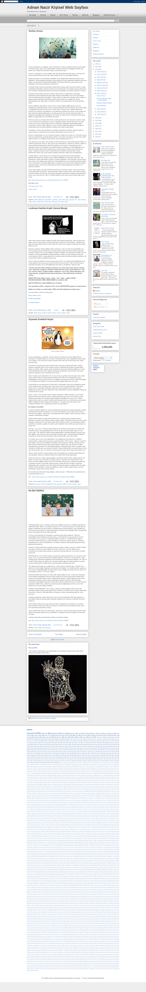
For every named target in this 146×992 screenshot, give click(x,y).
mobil (80, 759)
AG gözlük (33, 793)
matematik (39, 780)
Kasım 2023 (101, 74)
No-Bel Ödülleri (36, 490)
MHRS (96, 811)
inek (70, 757)
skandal (87, 784)
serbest (64, 313)
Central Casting (59, 798)
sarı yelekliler (52, 923)
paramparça (62, 914)
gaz (37, 775)
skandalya (32, 928)
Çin (34, 762)
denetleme (96, 851)
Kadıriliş (66, 807)
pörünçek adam (81, 918)
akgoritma (61, 768)
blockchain (83, 845)
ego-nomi (98, 858)
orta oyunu (64, 912)
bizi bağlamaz (76, 845)
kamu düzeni (39, 885)
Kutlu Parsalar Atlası (107, 202)
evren (36, 863)
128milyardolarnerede (101, 789)
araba (112, 753)
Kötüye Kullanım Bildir (96, 367)
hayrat (102, 874)
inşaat (84, 740)
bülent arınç (86, 847)
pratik (43, 918)
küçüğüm (97, 896)
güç (35, 757)
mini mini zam (70, 905)
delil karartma (82, 851)
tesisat (65, 939)
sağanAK (115, 923)
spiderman (45, 930)
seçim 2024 (108, 925)
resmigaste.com (68, 919)
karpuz (29, 887)
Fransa (51, 764)
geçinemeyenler (35, 869)
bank (53, 769)
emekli (28, 744)
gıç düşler (114, 871)
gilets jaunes (79, 869)
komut (58, 891)
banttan (47, 840)
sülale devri (81, 932)
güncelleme (71, 775)
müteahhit (96, 740)
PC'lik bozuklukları (95, 816)
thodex (108, 939)
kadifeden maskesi (38, 883)
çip (114, 751)
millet (47, 905)
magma (34, 900)
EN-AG (111, 800)
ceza (29, 771)
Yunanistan (109, 827)
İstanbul (45, 762)
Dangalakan (55, 800)
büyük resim (77, 742)
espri (103, 862)
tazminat (59, 936)
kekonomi (83, 887)
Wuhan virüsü (53, 827)
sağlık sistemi (30, 925)
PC (76, 199)
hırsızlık (99, 876)
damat (48, 771)
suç (41, 932)
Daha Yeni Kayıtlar (35, 634)
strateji (83, 930)
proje (63, 918)
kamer (96, 883)
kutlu (77, 894)
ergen (73, 773)
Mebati (80, 813)
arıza (110, 768)
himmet (54, 876)
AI (74, 762)
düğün (38, 773)
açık (50, 838)
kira (67, 778)
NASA (85, 753)
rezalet (103, 919)
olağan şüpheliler (105, 910)
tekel (29, 938)
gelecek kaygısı (81, 867)
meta (92, 903)
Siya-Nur (116, 820)
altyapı (75, 768)
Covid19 (29, 764)
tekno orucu (48, 201)
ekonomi (44, 733)
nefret (113, 909)
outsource (89, 912)
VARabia (62, 825)
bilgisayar (41, 199)
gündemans (67, 871)
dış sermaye (68, 858)
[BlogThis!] (72, 197)
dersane (71, 771)
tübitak (61, 943)
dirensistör (72, 854)
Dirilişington (87, 800)
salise (94, 921)
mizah (103, 905)
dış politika (114, 742)
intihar (75, 757)
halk (78, 872)
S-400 (92, 818)
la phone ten (55, 898)
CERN (28, 798)
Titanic (84, 824)
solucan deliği (78, 928)
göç (30, 749)
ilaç (74, 878)
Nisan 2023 (100, 93)
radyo (94, 918)
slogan (38, 928)
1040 (68, 789)
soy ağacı (34, 930)
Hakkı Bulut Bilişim (57, 806)
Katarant (29, 809)
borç (59, 740)
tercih (97, 760)
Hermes (98, 806)
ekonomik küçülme (51, 860)
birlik (70, 845)
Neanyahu (82, 815)
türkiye (80, 786)
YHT (70, 827)
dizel (103, 854)
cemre (91, 849)
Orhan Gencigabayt (65, 816)
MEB (73, 753)
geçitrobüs (56, 869)
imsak (112, 878)
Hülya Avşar (104, 806)
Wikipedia (29, 827)
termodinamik (51, 939)
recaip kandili (35, 919)
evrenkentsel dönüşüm (51, 863)
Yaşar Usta (75, 827)
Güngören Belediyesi (109, 804)
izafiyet (80, 881)
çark (111, 787)
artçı (89, 834)
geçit (50, 869)
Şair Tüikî (104, 270)
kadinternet (47, 883)
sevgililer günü (100, 925)
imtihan (65, 777)
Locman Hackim (34, 302)
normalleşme (102, 780)
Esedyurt (61, 802)
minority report (87, 905)
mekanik (60, 903)
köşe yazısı (78, 896)
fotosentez (115, 865)
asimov (35, 836)
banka (46, 740)
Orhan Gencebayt (54, 816)
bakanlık (101, 838)
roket (95, 782)
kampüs (28, 885)
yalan (66, 201)
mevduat (111, 903)
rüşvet (43, 921)
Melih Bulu (103, 813)
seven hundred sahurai (89, 925)
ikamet (48, 878)
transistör (58, 786)
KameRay (72, 807)
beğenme (62, 843)
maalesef (112, 898)
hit (62, 876)
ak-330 (110, 831)
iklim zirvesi (68, 878)
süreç (28, 934)
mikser (42, 905)
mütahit (68, 909)
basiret (82, 840)
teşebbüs (81, 939)
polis (114, 916)
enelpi (46, 862)
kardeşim (107, 885)
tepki (34, 939)
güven (86, 871)
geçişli (61, 869)
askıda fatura (52, 836)
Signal (95, 820)
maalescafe (105, 898)
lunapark (99, 898)
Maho (110, 811)
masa (33, 780)
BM (98, 795)
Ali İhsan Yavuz (110, 793)
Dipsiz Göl (80, 800)
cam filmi (57, 849)
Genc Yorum (64, 15)
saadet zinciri (49, 921)
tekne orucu (40, 201)
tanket (92, 934)
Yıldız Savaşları (35, 829)
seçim (70, 484)
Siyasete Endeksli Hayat (41, 319)
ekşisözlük (50, 773)
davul (59, 755)
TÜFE (102, 766)
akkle (38, 833)
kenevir (28, 889)
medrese (45, 903)
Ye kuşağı (82, 827)
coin (46, 851)
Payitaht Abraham (47, 818)
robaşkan (115, 919)
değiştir (34, 854)
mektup (54, 780)
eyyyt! (59, 863)
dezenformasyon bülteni (94, 853)
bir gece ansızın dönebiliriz (41, 845)
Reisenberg (58, 766)
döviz (66, 737)
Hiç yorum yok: (58, 197)
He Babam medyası (82, 806)
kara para (94, 885)
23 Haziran (60, 791)
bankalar (42, 840)
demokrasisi (90, 851)
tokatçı (36, 941)
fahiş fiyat (86, 863)
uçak (35, 740)
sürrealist (33, 934)
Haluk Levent (67, 806)
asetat (108, 834)
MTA (100, 811)
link (75, 898)
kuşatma (48, 896)
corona (54, 755)
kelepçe (98, 887)
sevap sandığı (63, 784)
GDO (48, 804)
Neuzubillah (102, 815)
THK (79, 766)
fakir (91, 863)
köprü (28, 759)
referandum (114, 759)
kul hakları (86, 892)
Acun (73, 793)
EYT (116, 800)
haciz (43, 872)
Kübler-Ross (98, 809)
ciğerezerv (36, 851)
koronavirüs (112, 891)
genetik (41, 775)
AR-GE (78, 762)
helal (36, 876)
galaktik (52, 867)
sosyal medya (82, 199)
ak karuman (104, 831)
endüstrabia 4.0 (39, 862)
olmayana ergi (114, 910)
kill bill (44, 889)
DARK (45, 753)
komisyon (35, 891)
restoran (86, 782)
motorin (34, 907)
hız (44, 777)
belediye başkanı (53, 842)
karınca (41, 887)
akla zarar (43, 833)
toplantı (41, 941)
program (57, 782)
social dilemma (55, 928)
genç (46, 775)
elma (91, 860)
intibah (76, 880)
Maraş (36, 813)
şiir (58, 746)
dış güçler (49, 739)
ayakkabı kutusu (105, 836)
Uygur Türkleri (46, 825)
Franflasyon (29, 804)
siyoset (116, 927)
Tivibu (94, 824)
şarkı (50, 762)
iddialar (116, 876)
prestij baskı (57, 918)
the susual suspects (89, 939)
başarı (100, 840)
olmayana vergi (30, 912)
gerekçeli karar (114, 867)
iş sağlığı (91, 881)
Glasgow (58, 804)
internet (78, 740)
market (91, 737)
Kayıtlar (98, 304)
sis (87, 927)
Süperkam (100, 822)
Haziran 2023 (101, 88)
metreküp (105, 903)
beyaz (32, 843)
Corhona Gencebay (80, 798)
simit (54, 760)
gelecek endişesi (72, 867)
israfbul (32, 881)
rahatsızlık (109, 918)
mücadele (115, 907)
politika (38, 782)
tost (66, 941)
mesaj (59, 313)
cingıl (116, 849)
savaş (67, 923)
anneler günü (64, 834)
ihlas (39, 878)
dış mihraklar (60, 858)
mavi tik (61, 901)
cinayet (112, 849)
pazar (35, 751)
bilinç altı (88, 843)
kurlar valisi (50, 894)
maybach (67, 901)
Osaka (87, 816)
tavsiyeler (38, 936)
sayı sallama (82, 923)
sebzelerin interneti (43, 925)
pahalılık (84, 744)
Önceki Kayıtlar (81, 634)
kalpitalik (85, 883)
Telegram (66, 824)
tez (108, 760)
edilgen (81, 858)
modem (108, 905)
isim (82, 777)
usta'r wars (103, 943)
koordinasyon (90, 891)
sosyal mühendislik (95, 784)
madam (117, 898)
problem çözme (49, 782)
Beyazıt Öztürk (45, 796)
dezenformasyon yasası (88, 771)
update (94, 786)
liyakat (34, 739)
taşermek (74, 936)
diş (106, 854)
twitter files (55, 943)
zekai (89, 787)
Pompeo (65, 818)
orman (58, 912)
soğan (78, 751)
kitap (61, 889)
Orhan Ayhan (35, 816)
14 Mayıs (110, 789)
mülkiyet (40, 909)
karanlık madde (32, 778)
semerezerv (58, 925)
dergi (116, 851)
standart (63, 930)
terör (28, 742)
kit (57, 889)
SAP (96, 818)
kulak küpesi (93, 892)
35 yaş (71, 791)
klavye (87, 889)
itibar (99, 777)
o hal (76, 910)
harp (28, 874)
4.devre (82, 791)
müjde (78, 744)
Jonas (29, 807)
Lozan (102, 764)
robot (90, 782)
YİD (29, 829)
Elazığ (32, 802)
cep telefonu (48, 199)
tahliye (87, 934)
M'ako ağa (90, 811)
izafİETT (85, 881)
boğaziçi (96, 769)
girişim (55, 775)
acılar (85, 829)
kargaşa (113, 885)
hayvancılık (108, 874)
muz (101, 907)
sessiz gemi (79, 925)
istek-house (44, 881)
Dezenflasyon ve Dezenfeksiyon (106, 256)
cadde (40, 849)
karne (118, 885)
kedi (69, 749)
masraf (56, 759)
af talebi (61, 831)
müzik (80, 909)
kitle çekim (66, 889)
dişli (117, 854)
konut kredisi (83, 891)
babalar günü (90, 838)
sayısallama (34, 784)
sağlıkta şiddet (47, 784)
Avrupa (87, 762)
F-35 (47, 764)
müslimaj (55, 909)
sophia (85, 928)
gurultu (112, 869)
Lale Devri (56, 811)
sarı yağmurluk (43, 923)
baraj (57, 840)
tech (88, 936)
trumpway (102, 941)
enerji (68, 773)
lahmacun (62, 898)
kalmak (75, 883)
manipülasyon (106, 900)
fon (110, 865)
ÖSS (103, 787)
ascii (114, 768)
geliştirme (88, 867)
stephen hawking (106, 784)
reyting (94, 919)
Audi (74, 795)
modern (28, 907)
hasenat (45, 874)
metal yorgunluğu (71, 780)
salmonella (99, 921)
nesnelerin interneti (37, 910)
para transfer (42, 914)
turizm (28, 943)
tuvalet (38, 943)
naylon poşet (107, 909)
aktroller (59, 833)
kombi (116, 889)
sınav (101, 744)
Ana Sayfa (32, 15)
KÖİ (94, 764)
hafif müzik (58, 872)
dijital (44, 854)
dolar (93, 733)
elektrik (64, 740)
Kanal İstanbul (83, 764)
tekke (44, 938)
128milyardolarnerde (89, 789)
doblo (28, 856)
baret (61, 840)
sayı (77, 923)
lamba (67, 898)
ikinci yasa (62, 878)
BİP (117, 762)
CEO (111, 796)
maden (34, 759)
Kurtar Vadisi (83, 809)
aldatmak (90, 833)
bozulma (41, 847)
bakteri (112, 838)
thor (113, 939)
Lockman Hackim (51, 313)
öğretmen (40, 789)
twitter (99, 751)
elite (87, 860)
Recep (52, 766)
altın (80, 768)
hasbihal (39, 874)
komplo (71, 778)
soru (89, 928)
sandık (56, 751)
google (117, 748)
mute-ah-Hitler (90, 907)
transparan (87, 941)
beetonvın (117, 840)
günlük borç (75, 871)
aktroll (36, 199)
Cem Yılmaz (51, 798)
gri (108, 869)
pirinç (64, 916)
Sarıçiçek (58, 820)
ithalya (71, 881)
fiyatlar (101, 865)
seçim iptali (115, 925)
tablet (30, 201)
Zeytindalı (43, 829)
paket (115, 749)
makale (52, 900)
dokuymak (39, 856)
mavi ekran (54, 901)
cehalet (86, 849)
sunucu (112, 930)
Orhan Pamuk (75, 816)
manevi (74, 900)
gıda (91, 871)
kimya (54, 889)
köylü (72, 896)
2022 (97, 118)
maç (44, 780)
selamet (52, 925)
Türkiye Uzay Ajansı (109, 766)
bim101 (99, 843)
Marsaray (52, 813)
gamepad (58, 867)
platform (73, 916)
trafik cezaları (76, 941)
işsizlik (51, 749)
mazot (78, 901)
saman (105, 782)
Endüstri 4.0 (43, 802)
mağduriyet (93, 901)
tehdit (102, 936)
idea (28, 878)
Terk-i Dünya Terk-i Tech (36, 186)
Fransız (43, 804)
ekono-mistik (115, 858)
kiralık (103, 757)
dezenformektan (106, 853)
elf (83, 860)
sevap (56, 784)
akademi (85, 739)
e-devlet (44, 773)
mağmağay (29, 903)
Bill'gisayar (68, 796)
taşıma (79, 936)
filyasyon (96, 865)
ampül (34, 834)
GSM (53, 804)
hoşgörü (78, 876)
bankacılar (35, 840)
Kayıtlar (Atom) (60, 639)
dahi (56, 851)
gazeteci (64, 867)
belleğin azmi (92, 842)
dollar (52, 856)
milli (78, 780)
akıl (72, 768)
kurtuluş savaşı (64, 894)
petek (59, 916)
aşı (43, 739)
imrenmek (106, 878)
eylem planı (89, 773)
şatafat (56, 762)
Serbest (52, 15)
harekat (111, 872)
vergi (76, 735)
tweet (70, 786)
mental (65, 903)
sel (53, 784)
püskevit (89, 918)
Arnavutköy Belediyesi (54, 795)
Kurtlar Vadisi (91, 809)
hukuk (47, 744)
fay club (106, 863)
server (74, 925)
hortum (73, 876)
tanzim (81, 760)
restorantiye (81, 919)
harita (116, 872)
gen (97, 867)
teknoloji (54, 201)
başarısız (106, 840)
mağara (49, 780)
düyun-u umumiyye (31, 773)
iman (83, 878)
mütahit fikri (74, 909)
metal (64, 780)
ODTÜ (117, 815)
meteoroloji (98, 903)
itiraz (75, 881)
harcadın (100, 872)
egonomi (105, 858)
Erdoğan (62, 753)
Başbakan (29, 796)
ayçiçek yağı (35, 838)
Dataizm (68, 800)
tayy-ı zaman (53, 936)
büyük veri (101, 847)
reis (34, 760)
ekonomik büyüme (41, 860)
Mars (37, 742)
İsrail (54, 746)
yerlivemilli (46, 787)
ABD (71, 762)
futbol (105, 748)
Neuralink (96, 815)
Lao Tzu (62, 811)
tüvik (75, 943)
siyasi (79, 484)
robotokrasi (29, 921)
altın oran (29, 834)
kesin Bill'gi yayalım (36, 889)
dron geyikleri (75, 856)
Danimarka (61, 800)
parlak (87, 914)
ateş (82, 836)
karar (39, 778)
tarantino (104, 934)
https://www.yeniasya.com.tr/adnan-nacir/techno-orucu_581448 (50, 180)
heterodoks (115, 775)
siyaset (74, 484)
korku (83, 778)
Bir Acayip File (105, 160)
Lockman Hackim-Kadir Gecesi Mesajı (48, 208)
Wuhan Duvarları (44, 827)
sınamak (55, 934)
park (84, 914)
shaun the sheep (51, 927)
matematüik (47, 901)
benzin (79, 769)
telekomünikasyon (94, 938)
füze (117, 773)
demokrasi (62, 748)
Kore (53, 809)
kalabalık (70, 883)
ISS (113, 806)
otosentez (83, 912)
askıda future (60, 836)
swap (58, 760)
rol (34, 921)
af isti (56, 831)
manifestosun (91, 900)
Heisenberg (92, 806)
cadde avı (45, 849)
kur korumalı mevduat (109, 892)
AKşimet (59, 793)
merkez (59, 780)
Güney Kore (99, 804)
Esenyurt (73, 802)
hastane (41, 744)
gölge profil (29, 871)
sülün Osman (89, 932)
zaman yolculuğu (82, 787)
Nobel (40, 627)
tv (41, 943)
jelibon (104, 881)
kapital (72, 885)
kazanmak (58, 778)
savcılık (72, 923)
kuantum (112, 739)
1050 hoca (74, 789)
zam (79, 733)
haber (38, 872)
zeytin (93, 787)
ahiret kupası (76, 831)
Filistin (41, 740)
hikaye (61, 757)
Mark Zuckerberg (44, 813)
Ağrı (78, 795)
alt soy (103, 833)
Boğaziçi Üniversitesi (109, 762)
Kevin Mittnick (43, 809)
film (97, 748)
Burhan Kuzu (93, 796)
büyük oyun (94, 847)
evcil (28, 863)
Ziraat (54, 829)
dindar (60, 854)
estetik (107, 862)
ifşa (66, 757)
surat (116, 930)
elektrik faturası (57, 773)
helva (40, 876)
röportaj (38, 921)
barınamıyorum (71, 840)
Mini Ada (42, 815)
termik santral (44, 939)
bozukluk (35, 847)
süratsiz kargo (114, 932)
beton (91, 739)
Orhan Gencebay (44, 816)
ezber (64, 863)
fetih (52, 865)
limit (72, 898)
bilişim (42, 755)
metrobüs (74, 759)
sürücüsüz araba (41, 934)
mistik (98, 905)
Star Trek (49, 822)
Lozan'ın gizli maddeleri (80, 811)
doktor (100, 742)
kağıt (72, 887)
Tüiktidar (105, 824)
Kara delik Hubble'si (87, 807)
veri (114, 786)
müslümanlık (62, 909)
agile (65, 831)
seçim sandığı (30, 927)
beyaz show (38, 843)
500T (95, 791)
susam (36, 932)
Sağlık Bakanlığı (65, 820)
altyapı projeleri (110, 833)
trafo (82, 941)
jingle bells (110, 881)
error (77, 773)
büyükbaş (108, 847)
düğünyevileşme (30, 858)
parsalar (93, 914)
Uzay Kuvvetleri (54, 825)
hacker (47, 872)
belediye (114, 735)
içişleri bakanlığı (105, 777)
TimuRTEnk (72, 824)
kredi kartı (94, 778)
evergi (32, 863)
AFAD (28, 793)
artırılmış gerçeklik (102, 768)
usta (92, 943)
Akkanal (89, 793)
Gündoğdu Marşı (91, 804)
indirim (70, 777)
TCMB (28, 824)
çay (32, 742)
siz (27, 928)
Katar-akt (102, 807)
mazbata (73, 901)
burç (62, 847)
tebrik (68, 313)
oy (101, 740)
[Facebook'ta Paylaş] (76, 197)
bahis (96, 838)
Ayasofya (93, 762)
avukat (98, 836)
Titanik (89, 824)
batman (29, 755)
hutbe (33, 777)
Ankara (45, 795)
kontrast (76, 891)
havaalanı (71, 874)
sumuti (106, 930)
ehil (109, 858)
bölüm (104, 769)
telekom (86, 938)
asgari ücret (114, 737)
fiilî (75, 865)
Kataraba (108, 807)
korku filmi (97, 891)
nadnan (97, 291)
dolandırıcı (46, 856)
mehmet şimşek (52, 903)
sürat (108, 932)
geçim (50, 775)
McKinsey (74, 813)
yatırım (29, 787)
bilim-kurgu (85, 769)
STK (33, 820)
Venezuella (93, 825)
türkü (64, 739)
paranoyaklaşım (77, 914)
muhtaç (77, 907)
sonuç (72, 751)
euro (117, 862)
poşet (43, 782)
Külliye (104, 809)
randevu (67, 782)
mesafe (82, 903)
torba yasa (92, 751)
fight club (65, 865)
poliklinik (109, 916)
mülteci (82, 780)
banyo (52, 840)
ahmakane (97, 831)
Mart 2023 (100, 109)
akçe (64, 833)
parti (90, 744)
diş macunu (111, 854)
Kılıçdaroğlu (115, 809)
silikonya (79, 927)
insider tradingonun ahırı (54, 880)
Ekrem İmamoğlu (40, 764)
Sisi (91, 753)
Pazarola (43, 15)
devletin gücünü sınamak (68, 853)
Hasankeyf (74, 806)
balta (116, 838)
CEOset (116, 796)
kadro (114, 777)
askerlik (45, 836)
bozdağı (29, 847)
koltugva (111, 889)
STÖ (37, 820)
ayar (29, 838)
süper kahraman (67, 760)
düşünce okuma (45, 858)
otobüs (77, 912)
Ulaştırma (39, 825)
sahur (45, 751)
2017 (97, 131)
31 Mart (66, 791)
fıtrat (37, 867)
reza (99, 919)
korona (63, 744)
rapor (101, 759)
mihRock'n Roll (30, 905)
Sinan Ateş (101, 820)
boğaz (91, 769)
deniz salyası (104, 851)
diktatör (49, 854)
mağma (116, 901)
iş (111, 777)
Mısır (107, 764)
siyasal (91, 927)
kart (43, 778)
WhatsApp (115, 825)
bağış (68, 769)
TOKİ (41, 824)
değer (113, 853)
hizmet (28, 777)
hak (69, 872)
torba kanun (60, 941)
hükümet (88, 876)
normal (62, 910)
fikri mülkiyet (80, 865)
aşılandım (64, 838)
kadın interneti (55, 883)
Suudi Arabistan (92, 822)
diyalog (98, 854)
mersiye (77, 903)
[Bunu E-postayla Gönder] (71, 197)
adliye (47, 831)
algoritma (105, 753)
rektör (38, 760)
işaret (97, 881)
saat (55, 921)
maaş (84, 737)
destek (32, 853)
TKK (32, 824)
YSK (79, 739)
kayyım (52, 778)
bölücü (80, 847)
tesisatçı (71, 939)
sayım (93, 923)
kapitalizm (78, 885)
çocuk (60, 199)
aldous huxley (97, 833)
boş (101, 769)
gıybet (102, 871)
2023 (97, 69)
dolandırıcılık (78, 755)
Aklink (94, 793)
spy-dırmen (56, 930)
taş (63, 936)
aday (98, 746)
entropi (67, 862)
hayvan (86, 775)
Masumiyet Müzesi (66, 813)
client (42, 851)
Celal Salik (44, 798)
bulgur (57, 847)
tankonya (98, 934)
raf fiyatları (102, 918)
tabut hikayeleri (80, 934)
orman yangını (108, 749)
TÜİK (107, 735)
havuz (81, 775)
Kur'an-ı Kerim (68, 809)
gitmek (84, 869)
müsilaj (49, 909)
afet (49, 768)
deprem (59, 737)
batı (91, 840)
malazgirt (62, 900)
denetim (65, 771)
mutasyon (83, 907)
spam (40, 930)
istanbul (38, 881)
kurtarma (57, 894)
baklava (107, 838)
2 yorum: (56, 310)
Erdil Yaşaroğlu (53, 753)
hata (39, 757)
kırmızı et (103, 896)
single (83, 927)
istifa (91, 777)
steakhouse (73, 930)
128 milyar (80, 789)
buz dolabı (67, 847)
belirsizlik (61, 842)
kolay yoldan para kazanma (100, 889)
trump (28, 746)
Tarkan (53, 824)
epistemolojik (73, 862)
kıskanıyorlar (31, 898)
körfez (68, 896)
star (68, 930)
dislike (81, 854)
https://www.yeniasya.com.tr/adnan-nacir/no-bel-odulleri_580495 (50, 620)
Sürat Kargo (107, 822)
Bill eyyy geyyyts (60, 796)
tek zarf (117, 936)
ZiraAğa (49, 829)
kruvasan (74, 892)
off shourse (91, 910)
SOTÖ (116, 818)
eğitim (72, 737)
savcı (43, 760)
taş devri (68, 936)
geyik (96, 735)
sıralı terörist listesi (63, 934)
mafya (29, 900)
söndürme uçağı (61, 932)
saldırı (89, 921)
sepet (69, 925)
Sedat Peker (81, 820)
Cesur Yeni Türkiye (69, 798)
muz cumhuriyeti (107, 907)
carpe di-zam (73, 849)
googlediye (103, 869)
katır (49, 887)
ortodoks (116, 780)
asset (66, 836)
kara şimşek (100, 885)
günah (65, 775)
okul (118, 739)
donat (60, 856)
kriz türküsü (67, 892)
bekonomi (45, 842)
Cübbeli (28, 800)
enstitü (62, 862)
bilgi (79, 843)
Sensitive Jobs (89, 820)
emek (99, 860)
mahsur (46, 900)
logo (94, 898)
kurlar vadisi (43, 894)
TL (82, 766)
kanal (80, 757)
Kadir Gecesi (38, 313)
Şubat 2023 (101, 112)
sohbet (62, 928)
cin (33, 771)
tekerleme (34, 938)
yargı (33, 746)
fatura (100, 739)
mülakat (87, 759)
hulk (83, 876)
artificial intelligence (92, 768)
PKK (107, 816)
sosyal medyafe (110, 928)
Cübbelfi (116, 798)
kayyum (47, 778)
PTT (114, 816)
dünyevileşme (114, 771)
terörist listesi (59, 939)
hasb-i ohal (33, 874)
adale (99, 829)
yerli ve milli (48, 735)
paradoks (49, 914)
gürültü (81, 871)
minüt (94, 905)
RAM (76, 818)
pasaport (99, 914)
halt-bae (83, 872)
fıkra (33, 867)
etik (93, 748)
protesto (68, 918)
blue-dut (89, 845)
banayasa (29, 840)
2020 (97, 123)
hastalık (61, 874)
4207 (87, 791)
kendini (116, 887)
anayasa (104, 746)
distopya (65, 755)
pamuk (28, 782)
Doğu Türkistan (95, 800)
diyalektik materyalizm (90, 854)
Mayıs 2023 (101, 90)
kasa (45, 887)
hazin (118, 874)
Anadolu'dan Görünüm (36, 795)
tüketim (75, 786)
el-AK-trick (79, 860)
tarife (109, 934)
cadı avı (51, 849)
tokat (32, 941)
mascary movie (39, 901)
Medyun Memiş (87, 813)
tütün (70, 943)
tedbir (106, 744)
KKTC (53, 807)
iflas (31, 878)
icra (112, 876)
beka (28, 748)
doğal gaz (81, 748)
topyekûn (47, 941)
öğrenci (49, 746)
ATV (69, 793)
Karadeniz (96, 807)
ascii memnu (102, 834)
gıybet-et (108, 871)
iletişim (78, 878)
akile (34, 833)
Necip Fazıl (112, 764)
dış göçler (53, 858)
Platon (59, 818)
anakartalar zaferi (42, 834)
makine (57, 900)
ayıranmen (42, 838)
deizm (76, 851)
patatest (104, 914)
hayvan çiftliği (93, 775)
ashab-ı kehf (115, 834)
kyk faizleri (58, 896)
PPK (111, 816)
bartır (65, 840)
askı (32, 769)
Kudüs (57, 809)
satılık (116, 782)
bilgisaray (35, 755)
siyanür (82, 784)
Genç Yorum (97, 326)
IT (63, 764)
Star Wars (55, 822)
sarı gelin (36, 923)
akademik (115, 831)
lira (81, 898)
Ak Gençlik (83, 793)
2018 (97, 128)
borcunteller (103, 845)
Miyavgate (48, 815)
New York (109, 815)
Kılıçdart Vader (30, 811)
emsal (32, 862)
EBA (33, 764)
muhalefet (49, 907)
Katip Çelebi (35, 809)
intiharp (86, 880)
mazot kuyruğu (85, 901)
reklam (72, 782)
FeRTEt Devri (103, 802)
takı (28, 786)
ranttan (28, 919)
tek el (106, 936)
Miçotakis (54, 815)
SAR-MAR (101, 818)
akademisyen (55, 768)
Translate (108, 360)
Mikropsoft (35, 815)
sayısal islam (100, 923)
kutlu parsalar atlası (85, 894)
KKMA (48, 807)
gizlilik (98, 869)
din (35, 484)
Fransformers (37, 804)
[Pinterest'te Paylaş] (78, 197)
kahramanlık (63, 883)
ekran (68, 860)
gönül (35, 871)
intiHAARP (70, 880)
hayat (38, 484)
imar (46, 749)
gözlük (61, 871)
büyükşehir (29, 849)
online (53, 912)
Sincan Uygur (109, 820)
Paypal (54, 818)
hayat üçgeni (85, 874)
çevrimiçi (55, 199)
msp (38, 907)
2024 (97, 66)
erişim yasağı (86, 862)
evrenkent (42, 863)
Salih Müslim (43, 820)
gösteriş (40, 871)
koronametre (104, 891)
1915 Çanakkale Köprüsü (33, 791)
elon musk (71, 740)
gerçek (28, 869)
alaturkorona (83, 833)
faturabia (101, 863)
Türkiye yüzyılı (112, 824)
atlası (86, 836)
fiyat (55, 739)
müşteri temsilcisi (93, 909)
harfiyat (41, 749)
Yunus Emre (116, 827)
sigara (66, 927)
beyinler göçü (55, 843)
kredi (45, 892)
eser (81, 773)
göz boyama (50, 871)
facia (81, 863)
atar (78, 836)
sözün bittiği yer (73, 932)
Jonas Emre (35, 807)
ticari (117, 939)
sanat (50, 751)
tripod (97, 941)
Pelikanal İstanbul (45, 766)
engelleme (51, 862)
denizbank (111, 851)
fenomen (42, 865)
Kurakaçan (75, 809)
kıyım (37, 898)
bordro (109, 845)
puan (40, 751)
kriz (68, 744)
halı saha (89, 872)
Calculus (38, 798)
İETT (49, 789)
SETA (107, 818)
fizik (101, 748)
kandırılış (61, 885)
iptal (96, 880)
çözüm (39, 762)
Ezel (78, 802)
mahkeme (115, 778)
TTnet (49, 824)
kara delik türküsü (86, 885)
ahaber (70, 831)
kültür (84, 896)
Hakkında (85, 15)
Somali (28, 822)
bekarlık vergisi (37, 842)
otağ (73, 912)
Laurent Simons (69, 811)
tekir (40, 938)
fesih (47, 865)
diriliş (77, 854)
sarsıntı (30, 923)
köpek (63, 896)
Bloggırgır (96, 15)
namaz (95, 780)
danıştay (54, 771)
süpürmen (103, 932)
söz (67, 932)
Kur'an (61, 809)
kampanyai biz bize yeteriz (111, 883)
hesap (55, 757)
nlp (53, 910)
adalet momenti (105, 829)
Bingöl (78, 796)
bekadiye (30, 842)
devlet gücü (58, 853)
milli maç (63, 905)
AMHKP (64, 793)
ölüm (32, 789)
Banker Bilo (103, 795)
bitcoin (48, 755)
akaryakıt (29, 833)
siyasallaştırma (105, 927)
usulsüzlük (110, 943)
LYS (41, 811)
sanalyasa (110, 921)
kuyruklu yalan (110, 894)
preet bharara (50, 918)
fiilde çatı (71, 865)
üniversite (84, 735)
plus (84, 916)
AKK (45, 793)
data (69, 851)
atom (46, 769)
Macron (105, 811)
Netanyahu (89, 815)
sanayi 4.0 (116, 921)
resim (76, 782)
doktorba (33, 856)
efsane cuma (88, 858)
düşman (38, 858)
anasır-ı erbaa (51, 834)
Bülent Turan (101, 796)
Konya (89, 764)
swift (49, 932)
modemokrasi (115, 905)
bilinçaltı (94, 843)
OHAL (79, 746)
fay (99, 773)
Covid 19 (96, 798)
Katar (63, 746)
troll (59, 201)
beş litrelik (68, 843)
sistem (115, 740)
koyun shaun (39, 892)
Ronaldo (87, 818)
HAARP (33, 806)
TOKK (36, 824)
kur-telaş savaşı (35, 894)
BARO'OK (93, 795)
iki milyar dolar (55, 878)
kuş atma (42, 896)
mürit (45, 909)
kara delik (63, 749)
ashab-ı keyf (29, 836)
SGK (112, 818)
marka (113, 900)
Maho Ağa (115, 811)
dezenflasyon (78, 771)
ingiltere (36, 880)
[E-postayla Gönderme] (66, 197)
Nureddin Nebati (32, 766)
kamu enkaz (47, 885)
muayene (43, 907)
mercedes (71, 903)
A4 (102, 791)
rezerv (30, 740)
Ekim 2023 (100, 77)
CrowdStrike (109, 798)
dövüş (87, 856)
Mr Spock (60, 815)
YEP (34, 768)
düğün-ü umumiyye (113, 856)
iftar (35, 878)
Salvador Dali (51, 820)
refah (41, 919)
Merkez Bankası (44, 742)
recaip (107, 759)
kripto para (60, 892)
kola (91, 889)
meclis (93, 749)
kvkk (53, 896)
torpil (111, 744)
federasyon (31, 865)
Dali (41, 800)
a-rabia (58, 829)
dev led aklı (38, 853)
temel (101, 938)
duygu (103, 771)
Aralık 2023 (100, 71)
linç (55, 484)
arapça (84, 834)
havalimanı (77, 874)
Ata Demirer (63, 795)
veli (111, 786)
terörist (103, 760)
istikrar (61, 881)
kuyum (36, 896)
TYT (85, 766)
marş (33, 901)
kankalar (67, 885)
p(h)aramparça (114, 912)
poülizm (38, 918)
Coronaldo (89, 798)
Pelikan (86, 746)
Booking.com (85, 796)
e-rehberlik (75, 858)
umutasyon (86, 943)
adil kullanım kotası (39, 831)
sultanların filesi (99, 930)
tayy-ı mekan (45, 936)
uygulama (100, 786)
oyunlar (107, 912)
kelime (103, 887)
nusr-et (67, 910)
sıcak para (48, 934)
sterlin (79, 930)
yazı (34, 787)
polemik (65, 484)
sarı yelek (111, 782)
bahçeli (65, 742)
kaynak (54, 887)
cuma (37, 771)
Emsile (37, 802)
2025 (97, 64)
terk (38, 939)
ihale (61, 777)
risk (107, 919)
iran (99, 880)
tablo (116, 784)
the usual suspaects (100, 939)
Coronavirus (99, 737)
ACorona (116, 791)
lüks (88, 749)
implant (96, 878)
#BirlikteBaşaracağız (61, 789)
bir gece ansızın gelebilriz (54, 845)
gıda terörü (96, 871)
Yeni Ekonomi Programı (91, 827)
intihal (81, 880)
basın (115, 746)
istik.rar (56, 881)
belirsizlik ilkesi (68, 842)
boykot (41, 748)
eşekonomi (70, 863)
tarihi (113, 934)
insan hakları (77, 777)
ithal (95, 777)
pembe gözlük (37, 916)
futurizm (112, 773)
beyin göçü (35, 748)
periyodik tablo (53, 916)
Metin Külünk (111, 813)
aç (46, 838)
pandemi (29, 751)
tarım (86, 760)
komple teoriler (42, 891)
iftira (64, 199)
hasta (56, 874)
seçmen (43, 927)
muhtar (64, 907)
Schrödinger (73, 820)
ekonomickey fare (31, 860)
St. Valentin (42, 822)
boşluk (52, 847)
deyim (77, 853)
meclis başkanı (37, 903)
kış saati (48, 898)
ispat (28, 881)
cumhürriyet (51, 851)
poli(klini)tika (103, 916)
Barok (109, 795)
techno (34, 201)
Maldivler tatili (30, 813)
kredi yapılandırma (52, 892)
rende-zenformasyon (58, 919)
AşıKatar (83, 795)
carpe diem (80, 849)
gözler (56, 871)
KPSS (76, 764)
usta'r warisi (97, 943)
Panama (33, 818)
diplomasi (98, 771)
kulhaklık (100, 892)
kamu (33, 885)
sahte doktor (70, 921)
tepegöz (112, 938)
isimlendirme (110, 880)
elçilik (95, 860)
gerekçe (107, 867)
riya (111, 919)
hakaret (74, 872)
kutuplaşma (94, 894)
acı (74, 829)
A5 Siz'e (110, 791)
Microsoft (79, 753)
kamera (101, 883)
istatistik (86, 777)
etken (112, 862)
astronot (36, 769)
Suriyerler (85, 822)
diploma (90, 742)
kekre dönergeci (90, 887)
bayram (57, 769)
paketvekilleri (30, 914)
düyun (105, 856)
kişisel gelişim (74, 889)
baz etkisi (63, 769)
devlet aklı (51, 853)
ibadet (47, 777)
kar (118, 777)
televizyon (85, 751)
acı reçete (79, 829)
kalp (80, 883)
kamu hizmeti (55, 885)
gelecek (111, 748)
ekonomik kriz (88, 755)
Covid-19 (102, 798)
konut (83, 749)
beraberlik (99, 842)
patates (33, 782)
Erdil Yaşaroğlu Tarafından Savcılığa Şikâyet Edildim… (107, 175)
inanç (116, 878)
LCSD (36, 811)
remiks (50, 919)
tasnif (29, 936)
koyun (88, 778)
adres (51, 831)
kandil (44, 313)
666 (99, 791)
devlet (84, 742)
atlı (90, 836)
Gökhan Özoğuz (73, 804)
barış (78, 840)
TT (45, 824)
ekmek (88, 748)
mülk (35, 909)
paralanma (55, 914)
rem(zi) (45, 919)
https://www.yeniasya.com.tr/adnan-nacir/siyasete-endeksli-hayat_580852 (53, 477)
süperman (96, 932)
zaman (110, 751)
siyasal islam (98, 927)
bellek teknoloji (83, 842)
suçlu (45, 932)
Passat (39, 818)
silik (74, 927)
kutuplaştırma (50, 484)
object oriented (83, 910)
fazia (118, 863)
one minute (48, 912)
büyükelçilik (115, 847)
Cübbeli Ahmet (35, 800)
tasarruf (117, 934)
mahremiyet (40, 900)
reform (28, 760)
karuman (35, 887)
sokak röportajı (69, 928)
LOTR (97, 764)
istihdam (51, 881)
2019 (97, 126)
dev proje (45, 853)
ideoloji (52, 777)
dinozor (66, 854)
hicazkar (49, 876)
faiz (78, 737)
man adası (68, 900)
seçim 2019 (71, 784)
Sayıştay (65, 766)
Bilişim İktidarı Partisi (35, 295)
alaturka (77, 833)
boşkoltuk (47, 847)
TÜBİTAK (99, 824)
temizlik (106, 938)
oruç (69, 912)
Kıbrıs (109, 809)
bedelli (111, 840)
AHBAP (40, 793)
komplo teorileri (51, 891)
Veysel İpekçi (100, 825)
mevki (116, 903)
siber (48, 760)
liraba (85, 898)
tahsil (75, 760)
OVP (29, 816)
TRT (95, 753)
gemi (93, 867)
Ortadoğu (82, 816)
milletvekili (99, 749)
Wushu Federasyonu (62, 827)
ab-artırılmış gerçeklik (67, 829)
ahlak (82, 831)
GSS (56, 764)
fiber (60, 865)
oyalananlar (101, 912)
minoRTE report (78, 905)
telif (44, 786)
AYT (83, 762)
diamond (40, 854)
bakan (110, 746)
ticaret (113, 760)
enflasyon (54, 733)
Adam (77, 793)
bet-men (105, 842)
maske (89, 740)
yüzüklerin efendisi (72, 787)
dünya (92, 856)
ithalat (66, 881)
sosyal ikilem (102, 928)
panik (36, 914)
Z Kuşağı (44, 768)
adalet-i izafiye (114, 829)
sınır (113, 784)
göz (45, 871)
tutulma (33, 943)
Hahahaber (86, 733)
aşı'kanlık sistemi (57, 838)
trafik (70, 941)
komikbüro (29, 891)
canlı (62, 849)
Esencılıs (67, 802)
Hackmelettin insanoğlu (46, 806)
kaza (62, 887)
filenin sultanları (89, 865)
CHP (33, 798)
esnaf (99, 862)
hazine (49, 757)
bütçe (46, 748)
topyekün (54, 941)
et (84, 773)
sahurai (76, 921)
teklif (48, 938)
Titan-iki (79, 824)
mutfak (96, 907)
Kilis (49, 809)
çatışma (116, 787)
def (72, 851)
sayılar (88, 923)
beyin (70, 742)
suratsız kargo (30, 932)
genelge (102, 867)
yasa (38, 746)
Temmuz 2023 (101, 85)
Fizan (116, 802)
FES (82, 802)
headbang (30, 876)
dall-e (64, 851)
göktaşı (60, 775)
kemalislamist (110, 887)
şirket (53, 789)
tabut (74, 934)
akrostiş (49, 833)
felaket (37, 865)
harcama (106, 872)
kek (63, 778)
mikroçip (37, 905)
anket (57, 834)
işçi (100, 881)
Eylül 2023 (100, 80)
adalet (107, 737)
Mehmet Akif (96, 813)
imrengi (101, 878)
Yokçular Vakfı (101, 827)
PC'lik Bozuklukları (35, 298)
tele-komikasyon (79, 938)
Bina (74, 796)
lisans (90, 898)
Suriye (69, 766)
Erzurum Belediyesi (52, 802)
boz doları (115, 845)
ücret (45, 789)
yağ (38, 787)
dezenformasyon (72, 748)
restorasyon (88, 919)
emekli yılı (104, 860)
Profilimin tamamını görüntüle (102, 293)
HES (38, 806)
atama (41, 769)
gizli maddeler (91, 869)
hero (45, 876)
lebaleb (106, 778)
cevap (101, 849)
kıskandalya (116, 896)
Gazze (60, 764)
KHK (68, 753)
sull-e (88, 930)
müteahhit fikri (89, 780)
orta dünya (109, 780)
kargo (86, 757)
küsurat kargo (90, 896)
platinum (79, 916)
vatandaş (106, 786)
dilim (57, 854)
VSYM (66, 825)
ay (49, 769)
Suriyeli (69, 822)
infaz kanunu (30, 880)
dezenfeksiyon (84, 853)
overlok (95, 912)
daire (60, 851)
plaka (68, 916)
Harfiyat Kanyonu (110, 15)
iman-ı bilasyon (89, 878)
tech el (92, 936)
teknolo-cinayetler (70, 938)
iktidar (28, 739)
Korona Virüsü (72, 739)
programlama (94, 759)
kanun (57, 749)
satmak (58, 923)
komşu (62, 891)
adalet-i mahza (30, 831)
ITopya (117, 806)
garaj (28, 775)
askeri (40, 836)
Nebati (53, 742)
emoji (64, 773)
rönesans (100, 782)
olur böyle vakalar (40, 912)
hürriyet (93, 876)
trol (63, 786)
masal (72, 744)
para (112, 733)
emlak (95, 755)
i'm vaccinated (105, 876)
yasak (43, 746)
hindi (59, 876)
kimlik (98, 757)
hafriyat (65, 872)
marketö (28, 780)
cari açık (67, 849)
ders (28, 853)
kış (44, 898)
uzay (39, 739)
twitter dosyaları (47, 943)
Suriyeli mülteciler (77, 822)
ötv (35, 789)
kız (41, 898)
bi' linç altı (74, 843)
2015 (97, 137)
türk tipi (66, 943)
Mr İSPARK (66, 815)
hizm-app (67, 876)
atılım (93, 836)
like (110, 778)
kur (91, 735)
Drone (101, 800)
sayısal (28, 784)
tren (93, 941)
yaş (41, 787)
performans (45, 916)
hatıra (65, 874)
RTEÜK (81, 818)
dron (69, 856)
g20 (48, 867)
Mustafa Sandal (74, 815)
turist (66, 786)
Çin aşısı (98, 787)
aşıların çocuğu (81, 838)
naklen (100, 909)
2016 (97, 134)
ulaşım (89, 786)
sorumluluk (94, 928)
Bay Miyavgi (115, 795)
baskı (87, 840)
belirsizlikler (75, 842)
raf (97, 918)
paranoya (69, 914)
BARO (87, 795)
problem (95, 744)
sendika (64, 925)
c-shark (35, 849)
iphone (91, 880)
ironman (104, 880)
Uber (34, 825)
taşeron (92, 760)
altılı (117, 833)
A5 (105, 791)
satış (63, 923)
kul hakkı (80, 892)
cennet (96, 849)
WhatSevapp (108, 825)
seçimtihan (37, 927)
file (102, 773)
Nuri (114, 815)
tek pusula (111, 936)
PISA (102, 816)
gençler (35, 744)
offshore (97, 910)
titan (28, 941)
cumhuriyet (42, 771)
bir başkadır (113, 843)
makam (40, 759)
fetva (55, 865)
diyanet (71, 755)
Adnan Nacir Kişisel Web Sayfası (57, 7)
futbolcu (28, 867)
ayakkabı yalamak (115, 836)
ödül (43, 627)
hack (77, 775)
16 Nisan (116, 789)
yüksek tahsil (63, 787)
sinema (77, 784)
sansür (62, 751)
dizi (96, 742)
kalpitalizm (91, 883)
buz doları (74, 847)
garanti (32, 775)
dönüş (108, 771)
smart (43, 928)
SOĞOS (29, 820)
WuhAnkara (35, 827)
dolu (56, 856)
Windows (29, 768)
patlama (110, 914)
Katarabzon (115, 807)
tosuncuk (52, 786)
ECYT (106, 800)
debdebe (60, 771)
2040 (54, 791)
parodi (100, 733)
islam (116, 880)
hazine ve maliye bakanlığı (104, 775)
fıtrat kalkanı (43, 867)
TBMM (74, 766)
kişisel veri (81, 889)
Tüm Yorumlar (100, 307)
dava (56, 748)
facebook (105, 755)
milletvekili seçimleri (54, 905)
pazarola (71, 199)
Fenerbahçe (110, 802)
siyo (112, 927)
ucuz (85, 786)
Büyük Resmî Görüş (107, 228)
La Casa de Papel (48, 811)
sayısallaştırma (108, 923)
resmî (75, 919)
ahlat (87, 831)
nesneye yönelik (47, 910)
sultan (93, 930)
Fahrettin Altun (94, 802)
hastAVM (51, 874)
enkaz (57, 862)
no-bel (36, 627)
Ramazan (92, 746)
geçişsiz (67, 869)
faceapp (76, 863)
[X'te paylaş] (74, 197)
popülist (33, 918)
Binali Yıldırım (100, 762)
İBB (53, 737)
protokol (74, 918)
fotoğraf (106, 773)
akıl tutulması (70, 833)
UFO (117, 766)
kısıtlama (100, 778)
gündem (35, 749)
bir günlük (64, 845)
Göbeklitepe (64, 804)
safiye (64, 921)
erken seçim (93, 862)
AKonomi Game (51, 793)
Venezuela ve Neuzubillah (83, 825)
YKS (100, 753)
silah (70, 927)
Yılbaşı (38, 768)
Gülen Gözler (82, 804)
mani (79, 900)
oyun (67, 199)
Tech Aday (59, 824)
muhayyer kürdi (57, 907)
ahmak (91, 831)
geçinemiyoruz (44, 869)
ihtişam (43, 878)
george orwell (113, 755)
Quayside (71, 818)
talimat (31, 786)
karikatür (92, 757)
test (47, 786)
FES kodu (87, 802)
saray (59, 739)
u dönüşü (79, 943)
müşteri (85, 909)
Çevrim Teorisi (33, 189)
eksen (73, 860)
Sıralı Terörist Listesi (107, 147)
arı (96, 834)
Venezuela (72, 825)
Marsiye (58, 813)
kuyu (32, 896)
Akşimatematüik (101, 793)
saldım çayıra (83, 921)
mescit (87, 903)
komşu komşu (69, 891)
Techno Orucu (36, 31)
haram (94, 872)
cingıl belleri (29, 851)
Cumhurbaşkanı (36, 753)
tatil (33, 936)
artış (93, 834)
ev (100, 755)
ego (93, 858)
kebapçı (77, 887)
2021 (97, 120)
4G (91, 791)
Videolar (75, 15)
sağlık (40, 784)
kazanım (67, 887)
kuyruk (115, 757)
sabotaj (59, 921)
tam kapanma (38, 786)
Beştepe (53, 796)
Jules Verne (43, 807)
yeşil (51, 787)
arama (79, 834)
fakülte (95, 863)
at (116, 753)
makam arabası (48, 759)
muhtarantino (71, 907)
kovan (117, 891)
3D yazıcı (77, 791)
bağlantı (95, 840)
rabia (62, 782)
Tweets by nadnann (99, 317)
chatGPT (106, 849)
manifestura (99, 900)
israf (52, 744)
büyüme (110, 769)
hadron (53, 872)
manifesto (84, 900)
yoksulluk (56, 787)
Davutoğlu (74, 800)
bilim (83, 843)
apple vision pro (72, 834)
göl (117, 869)
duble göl (82, 856)
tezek (75, 939)
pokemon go (90, 916)
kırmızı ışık (109, 896)
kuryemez (72, 894)
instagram (64, 880)
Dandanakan (47, 800)
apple (84, 768)
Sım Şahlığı (115, 822)
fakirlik (95, 773)
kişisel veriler (76, 749)
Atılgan (69, 795)
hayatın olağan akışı (94, 874)
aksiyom (54, 833)
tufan (108, 941)
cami (51, 748)
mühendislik (29, 909)
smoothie (48, 928)
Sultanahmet (62, 822)
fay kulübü (112, 863)
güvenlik (29, 757)
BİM (107, 796)
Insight (67, 764)
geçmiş (72, 869)
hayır (114, 874)
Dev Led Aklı (33, 648)
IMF (110, 806)
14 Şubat (62, 762)
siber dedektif (60, 927)
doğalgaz (106, 742)
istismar (43, 484)
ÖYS (107, 787)
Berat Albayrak (36, 796)
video (62, 201)
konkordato (77, 778)
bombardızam (96, 845)
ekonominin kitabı (62, 860)
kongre (110, 757)
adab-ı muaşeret (92, 829)
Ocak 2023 (100, 114)
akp (102, 735)
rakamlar (116, 918)
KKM (72, 764)
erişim (79, 862)
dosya (64, 856)
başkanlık (74, 769)
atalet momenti (72, 836)
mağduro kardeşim (108, 901)
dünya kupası (99, 856)
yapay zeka (45, 737)
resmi (81, 782)
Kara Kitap (78, 807)
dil (53, 854)
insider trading (43, 880)
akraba (67, 768)
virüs (106, 733)
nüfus (72, 910)
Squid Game (35, 822)
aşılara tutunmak (72, 838)
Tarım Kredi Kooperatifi (93, 766)
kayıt (58, 887)
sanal (105, 921)
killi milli (49, 889)
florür (106, 865)
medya (62, 759)
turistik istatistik (114, 941)
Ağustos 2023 (101, 82)
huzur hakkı (39, 777)
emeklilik (111, 860)
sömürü (53, 932)
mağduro (100, 901)
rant (111, 740)
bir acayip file (106, 843)
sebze (36, 925)
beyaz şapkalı (46, 843)
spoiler (51, 930)
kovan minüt (31, 892)
